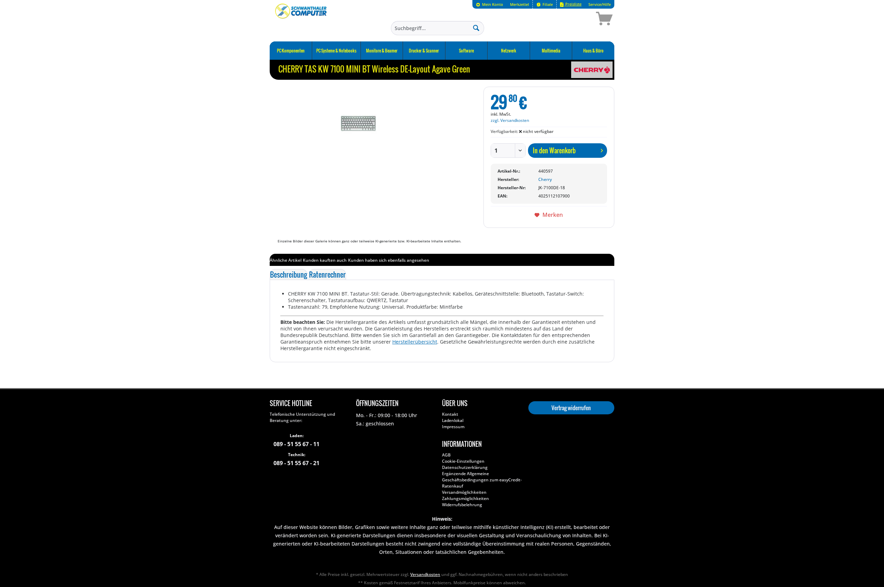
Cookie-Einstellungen (463, 461)
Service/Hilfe (599, 4)
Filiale (547, 4)
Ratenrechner (327, 274)
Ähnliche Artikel (285, 260)
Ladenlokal (452, 420)
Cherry (545, 179)
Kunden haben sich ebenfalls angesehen (388, 260)
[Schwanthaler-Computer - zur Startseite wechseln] (301, 19)
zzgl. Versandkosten (510, 120)
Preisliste (573, 4)
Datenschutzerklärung (465, 467)
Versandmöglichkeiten (464, 492)
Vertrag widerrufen (571, 408)
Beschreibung (288, 274)
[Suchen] (476, 28)
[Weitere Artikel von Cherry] (592, 69)
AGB (446, 455)
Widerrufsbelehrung (462, 505)
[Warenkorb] (579, 20)
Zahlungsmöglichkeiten (465, 498)
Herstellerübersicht (414, 341)
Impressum (453, 427)
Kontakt (450, 414)
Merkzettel (519, 4)
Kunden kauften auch (325, 260)
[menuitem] (489, 4)
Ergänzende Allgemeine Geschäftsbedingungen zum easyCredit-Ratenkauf (482, 480)
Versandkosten (425, 574)
